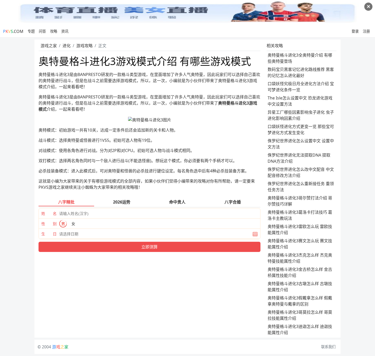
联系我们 (328, 346)
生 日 (49, 233)
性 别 (49, 223)
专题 (31, 31)
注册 (366, 31)
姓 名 (49, 213)
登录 (355, 31)
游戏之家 (49, 45)
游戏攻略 (84, 45)
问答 (42, 31)
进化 (66, 45)
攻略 (53, 31)
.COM (13, 31)
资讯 (64, 31)
